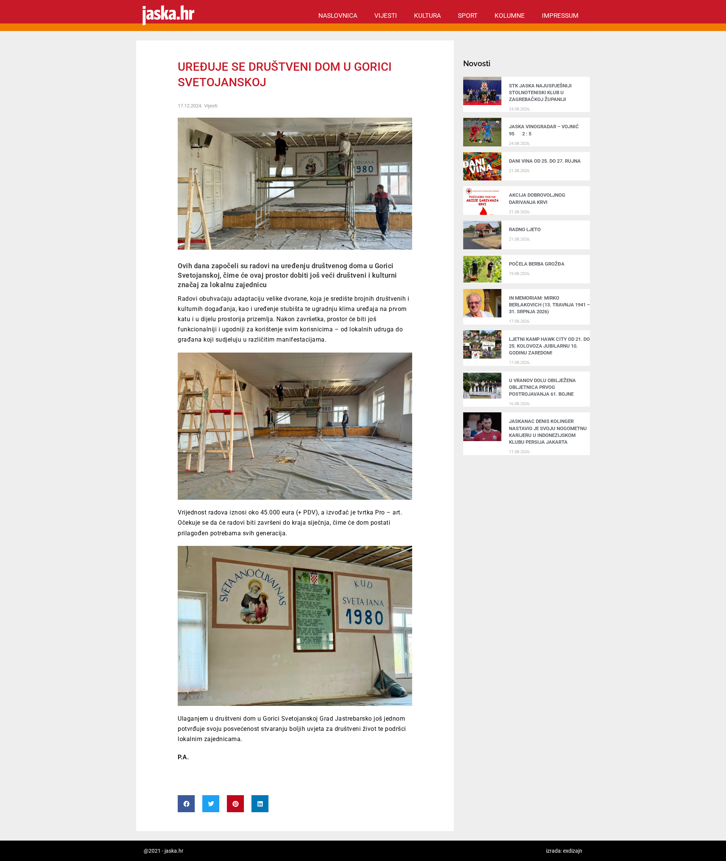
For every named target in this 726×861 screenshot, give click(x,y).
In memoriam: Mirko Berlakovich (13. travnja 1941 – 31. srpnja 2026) (549, 304)
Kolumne (510, 15)
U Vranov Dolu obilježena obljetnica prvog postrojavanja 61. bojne (542, 387)
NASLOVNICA (337, 15)
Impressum (560, 15)
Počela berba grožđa (538, 264)
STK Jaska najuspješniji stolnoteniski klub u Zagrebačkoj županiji (540, 92)
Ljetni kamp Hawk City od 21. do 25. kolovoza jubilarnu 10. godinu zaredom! (549, 346)
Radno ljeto (525, 229)
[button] (186, 803)
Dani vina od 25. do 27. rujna (545, 161)
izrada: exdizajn (564, 851)
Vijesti (385, 15)
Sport (468, 15)
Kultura (427, 15)
